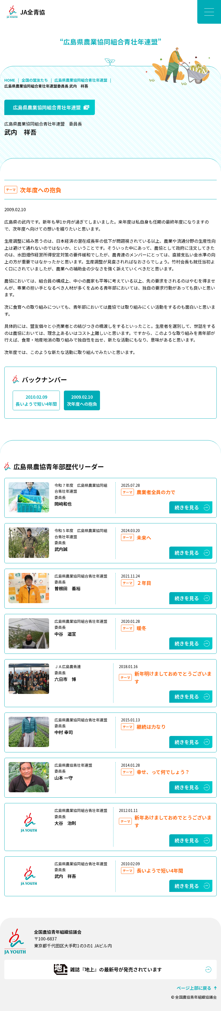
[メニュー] (209, 12)
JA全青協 (32, 12)
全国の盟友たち (35, 80)
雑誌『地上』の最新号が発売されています (116, 969)
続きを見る (187, 507)
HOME (9, 80)
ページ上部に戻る (194, 988)
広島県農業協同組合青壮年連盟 (80, 80)
